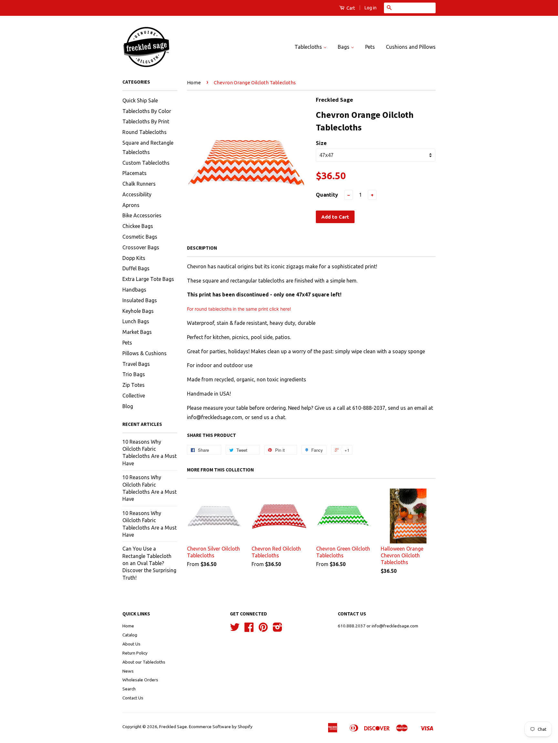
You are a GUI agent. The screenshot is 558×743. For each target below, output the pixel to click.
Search (129, 688)
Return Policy (135, 652)
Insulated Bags (139, 300)
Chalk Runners (139, 184)
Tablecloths (308, 47)
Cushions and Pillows (411, 47)
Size (321, 143)
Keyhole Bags (138, 311)
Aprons (131, 205)
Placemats (134, 173)
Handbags (134, 290)
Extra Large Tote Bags (148, 279)
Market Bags (137, 332)
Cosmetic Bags (139, 237)
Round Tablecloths (144, 132)
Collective (133, 395)
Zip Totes (133, 385)
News (128, 671)
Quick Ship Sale (140, 100)
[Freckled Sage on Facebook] (249, 629)
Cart (350, 8)
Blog (127, 406)
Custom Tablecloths (146, 163)
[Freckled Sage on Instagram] (278, 629)
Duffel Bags (136, 268)
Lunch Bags (135, 321)
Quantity (327, 195)
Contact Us (132, 697)
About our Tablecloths (143, 662)
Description (202, 248)
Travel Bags (136, 364)
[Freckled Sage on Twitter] (235, 629)
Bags (344, 47)
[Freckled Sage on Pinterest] (263, 629)
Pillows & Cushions (144, 353)
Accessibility (136, 194)
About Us (131, 643)
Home (194, 82)
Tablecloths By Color (146, 111)
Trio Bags (133, 374)
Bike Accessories (141, 215)
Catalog (129, 634)
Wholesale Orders (140, 679)
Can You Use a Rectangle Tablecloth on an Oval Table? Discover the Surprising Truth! (149, 563)
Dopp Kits (133, 258)
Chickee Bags (137, 226)
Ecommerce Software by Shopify (221, 726)
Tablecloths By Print (145, 121)
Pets (370, 47)
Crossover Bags (140, 247)
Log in (371, 7)
